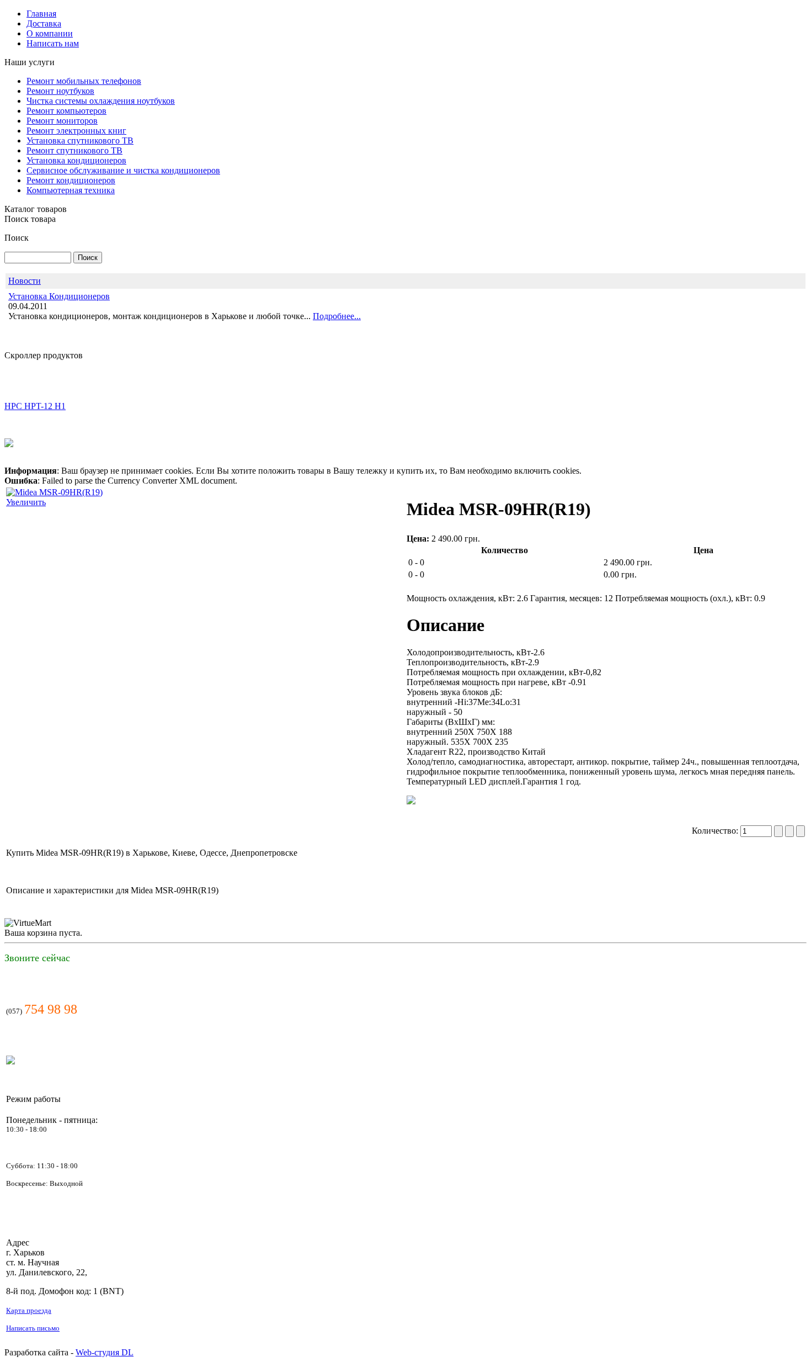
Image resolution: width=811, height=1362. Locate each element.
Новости (24, 280)
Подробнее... (337, 316)
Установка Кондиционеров (59, 296)
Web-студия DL (105, 1352)
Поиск (16, 237)
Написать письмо (33, 1328)
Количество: (716, 830)
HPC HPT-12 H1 (35, 394)
